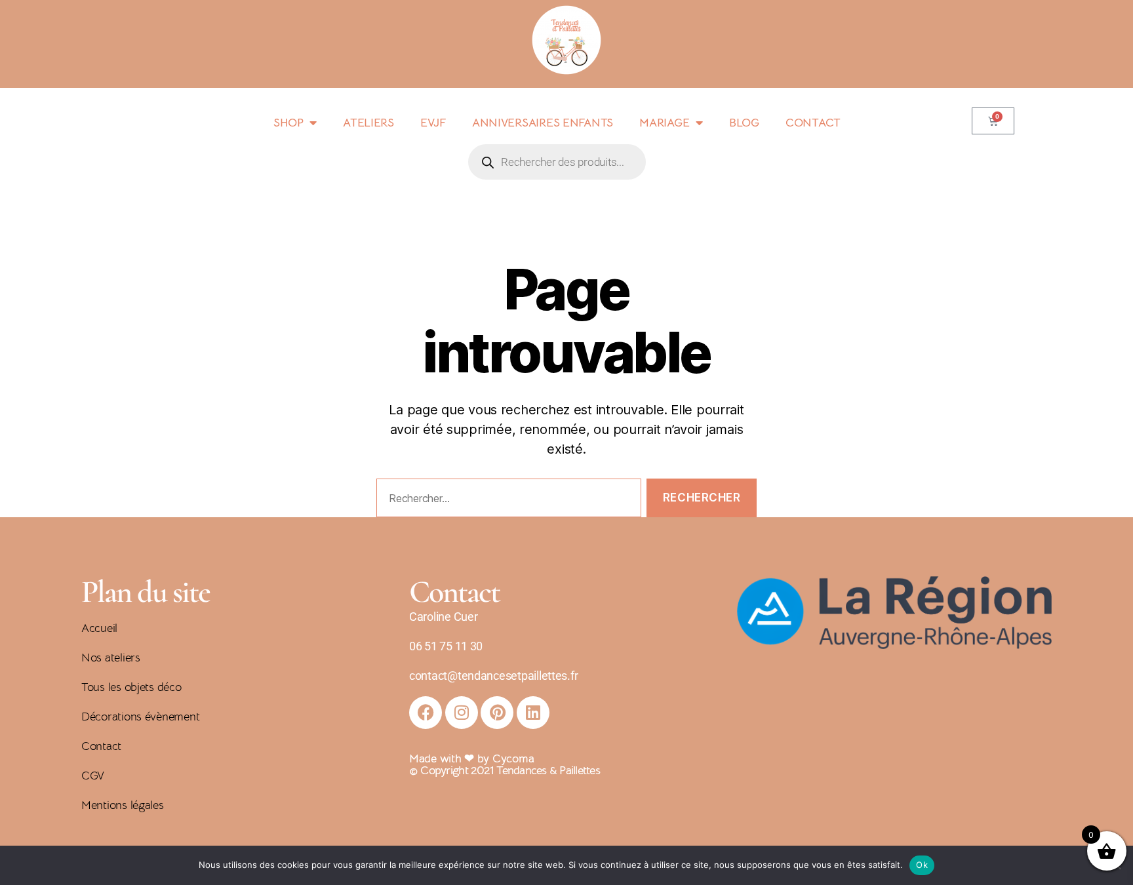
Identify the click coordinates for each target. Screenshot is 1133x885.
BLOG (744, 122)
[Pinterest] (497, 712)
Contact (101, 746)
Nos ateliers (110, 657)
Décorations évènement (140, 716)
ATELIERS (368, 122)
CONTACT (813, 122)
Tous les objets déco (131, 687)
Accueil (99, 628)
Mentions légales (122, 805)
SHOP (288, 122)
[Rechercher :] (506, 500)
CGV (92, 775)
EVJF (433, 122)
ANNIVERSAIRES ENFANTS (542, 122)
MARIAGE (664, 122)
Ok (922, 864)
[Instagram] (461, 712)
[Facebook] (425, 712)
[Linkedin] (533, 712)
